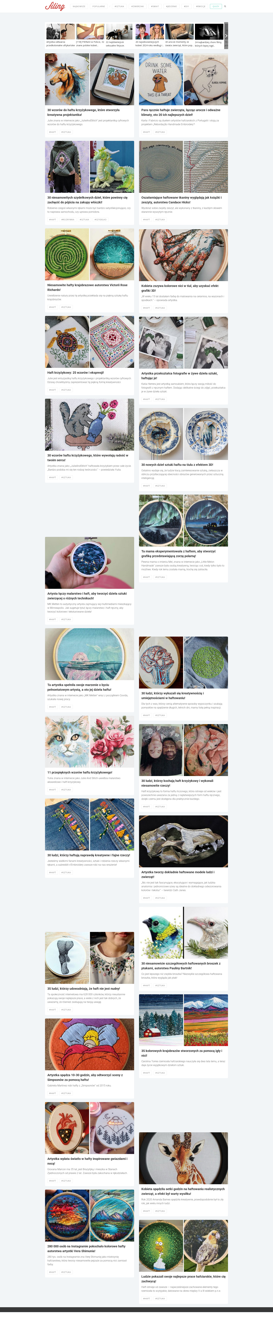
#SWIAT (155, 6)
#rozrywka (67, 219)
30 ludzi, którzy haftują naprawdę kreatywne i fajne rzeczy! (88, 855)
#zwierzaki (137, 6)
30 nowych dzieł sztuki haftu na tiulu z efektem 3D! (177, 465)
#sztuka (119, 6)
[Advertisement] (89, 510)
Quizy (216, 6)
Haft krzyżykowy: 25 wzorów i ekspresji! (75, 372)
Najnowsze (79, 6)
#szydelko (101, 219)
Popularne (99, 6)
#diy (186, 6)
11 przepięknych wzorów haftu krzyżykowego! (79, 772)
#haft (52, 132)
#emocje (200, 6)
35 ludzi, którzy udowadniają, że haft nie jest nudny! (83, 989)
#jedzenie (171, 6)
